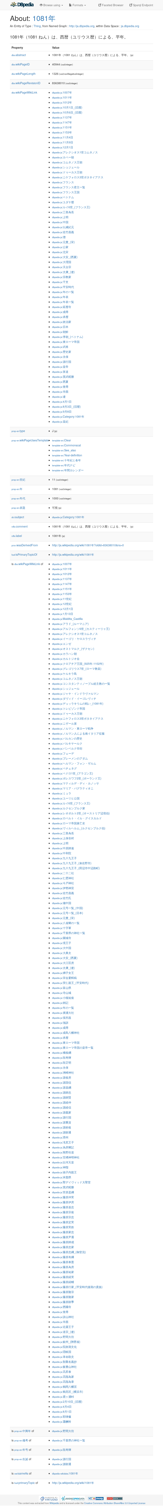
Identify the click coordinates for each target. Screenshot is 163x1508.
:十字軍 (61, 928)
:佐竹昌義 (63, 232)
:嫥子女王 (63, 973)
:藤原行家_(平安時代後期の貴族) (77, 1287)
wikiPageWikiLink (24, 92)
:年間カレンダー (68, 470)
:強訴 (60, 1023)
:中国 (60, 222)
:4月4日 (62, 1406)
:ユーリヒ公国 (66, 798)
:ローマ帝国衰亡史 (68, 823)
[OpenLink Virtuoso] (49, 1498)
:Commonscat (66, 445)
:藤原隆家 (63, 1297)
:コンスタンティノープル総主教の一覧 (81, 683)
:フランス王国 (66, 192)
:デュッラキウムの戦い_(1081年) (77, 703)
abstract (19, 55)
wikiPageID (21, 64)
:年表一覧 (63, 302)
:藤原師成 (63, 1242)
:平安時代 (63, 287)
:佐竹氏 (61, 898)
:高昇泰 (61, 1372)
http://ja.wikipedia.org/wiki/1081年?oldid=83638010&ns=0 (88, 545)
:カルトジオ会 (66, 659)
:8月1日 (62, 1411)
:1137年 (62, 117)
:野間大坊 (63, 1337)
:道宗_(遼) (63, 1332)
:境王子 (61, 943)
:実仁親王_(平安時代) (70, 983)
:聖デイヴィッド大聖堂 (71, 1182)
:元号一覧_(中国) (67, 908)
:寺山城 (61, 993)
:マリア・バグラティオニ (72, 788)
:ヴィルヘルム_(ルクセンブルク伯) (78, 828)
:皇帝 (60, 367)
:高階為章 (63, 1382)
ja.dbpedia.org (130, 26)
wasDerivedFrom (25, 545)
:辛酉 (60, 392)
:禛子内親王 (64, 1172)
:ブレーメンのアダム (70, 758)
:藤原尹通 (63, 1237)
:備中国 (61, 903)
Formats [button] (78, 5)
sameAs (21, 1473)
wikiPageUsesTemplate (30, 440)
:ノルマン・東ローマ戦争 (72, 728)
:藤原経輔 (63, 1282)
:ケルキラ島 (64, 674)
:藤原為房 (63, 1267)
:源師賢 (61, 1097)
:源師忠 (61, 1092)
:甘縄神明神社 (66, 1157)
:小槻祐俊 (63, 998)
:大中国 (61, 948)
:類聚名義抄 (64, 1362)
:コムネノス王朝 (67, 162)
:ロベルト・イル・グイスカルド (77, 818)
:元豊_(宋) (63, 242)
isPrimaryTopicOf (24, 554)
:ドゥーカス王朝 (67, 172)
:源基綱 (61, 1087)
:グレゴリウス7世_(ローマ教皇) (76, 669)
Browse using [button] (52, 5)
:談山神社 (63, 1317)
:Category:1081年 (68, 416)
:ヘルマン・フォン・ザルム (74, 763)
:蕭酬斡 (61, 1421)
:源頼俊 (61, 1127)
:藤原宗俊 (63, 1212)
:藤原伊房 (63, 1202)
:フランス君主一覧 (68, 187)
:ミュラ (61, 793)
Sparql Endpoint (142, 5)
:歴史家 (61, 352)
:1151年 (62, 127)
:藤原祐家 (63, 1272)
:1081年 (65, 1473)
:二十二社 (63, 873)
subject (18, 517)
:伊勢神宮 (63, 888)
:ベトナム (63, 197)
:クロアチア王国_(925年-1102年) (78, 664)
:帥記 (60, 1003)
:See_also (64, 450)
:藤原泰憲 (63, 1262)
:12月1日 (62, 147)
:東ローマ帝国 (66, 342)
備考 (21, 1440)
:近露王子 (63, 1327)
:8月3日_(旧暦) (66, 406)
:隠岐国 (61, 1352)
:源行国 (61, 362)
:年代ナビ (63, 465)
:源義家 (61, 1112)
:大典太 (61, 953)
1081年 (43, 18)
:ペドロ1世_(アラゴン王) (72, 773)
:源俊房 (61, 1077)
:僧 (59, 237)
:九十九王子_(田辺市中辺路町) (76, 868)
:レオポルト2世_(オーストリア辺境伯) (81, 813)
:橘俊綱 (61, 1052)
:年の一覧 (63, 292)
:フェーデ (63, 753)
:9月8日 (62, 411)
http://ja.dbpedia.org (81, 26)
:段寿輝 (61, 1057)
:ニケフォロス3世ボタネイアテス (77, 177)
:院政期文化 (64, 1347)
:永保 (60, 357)
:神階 (60, 1167)
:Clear (61, 440)
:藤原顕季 (63, 1302)
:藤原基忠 (63, 1207)
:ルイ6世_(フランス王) (71, 207)
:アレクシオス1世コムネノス (75, 152)
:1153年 (62, 132)
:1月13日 (62, 614)
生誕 (21, 1459)
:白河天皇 (63, 1162)
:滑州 (60, 1137)
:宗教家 (61, 277)
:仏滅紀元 (63, 227)
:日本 (60, 327)
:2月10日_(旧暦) (67, 1401)
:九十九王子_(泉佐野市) (71, 863)
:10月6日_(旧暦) (67, 112)
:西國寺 (61, 1307)
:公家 (60, 247)
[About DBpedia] (22, 5)
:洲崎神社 (63, 1072)
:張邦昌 (61, 1018)
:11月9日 (62, 142)
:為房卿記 (63, 1147)
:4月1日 (62, 401)
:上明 (60, 217)
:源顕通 (61, 1132)
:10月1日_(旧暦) (67, 107)
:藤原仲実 (63, 1197)
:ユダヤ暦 (63, 202)
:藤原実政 (63, 1227)
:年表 (60, 297)
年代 (18, 498)
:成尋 (60, 312)
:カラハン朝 (64, 654)
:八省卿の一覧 (66, 923)
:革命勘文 (63, 1357)
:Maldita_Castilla (67, 619)
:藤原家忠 (63, 1232)
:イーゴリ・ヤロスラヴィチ (74, 639)
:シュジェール (66, 167)
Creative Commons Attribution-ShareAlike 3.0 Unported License (114, 1503)
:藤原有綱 (63, 1257)
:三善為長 (63, 212)
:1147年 (62, 122)
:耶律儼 (61, 1416)
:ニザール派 (64, 723)
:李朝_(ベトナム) (67, 337)
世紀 (18, 479)
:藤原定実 (63, 1222)
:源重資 (61, 1122)
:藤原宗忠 (63, 1217)
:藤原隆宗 (63, 1292)
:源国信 (61, 1082)
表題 (18, 508)
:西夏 (60, 382)
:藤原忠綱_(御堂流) (69, 1252)
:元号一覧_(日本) (67, 913)
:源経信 (61, 1107)
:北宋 (60, 252)
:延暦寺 (61, 307)
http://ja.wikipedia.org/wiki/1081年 (73, 554)
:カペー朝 (63, 157)
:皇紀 (60, 421)
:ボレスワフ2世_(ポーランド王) (76, 778)
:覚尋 (60, 387)
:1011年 (62, 97)
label (17, 536)
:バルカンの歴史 (67, 738)
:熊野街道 (63, 1152)
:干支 (60, 282)
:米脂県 (61, 1177)
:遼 (59, 396)
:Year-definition (67, 455)
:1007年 (62, 92)
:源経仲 (61, 1102)
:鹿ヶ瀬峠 (63, 1397)
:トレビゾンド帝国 (68, 708)
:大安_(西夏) (65, 257)
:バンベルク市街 (67, 748)
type (18, 431)
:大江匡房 (63, 963)
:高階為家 (63, 1377)
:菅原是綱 (63, 1192)
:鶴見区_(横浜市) (67, 1392)
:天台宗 (61, 267)
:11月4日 (62, 137)
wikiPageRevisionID (26, 83)
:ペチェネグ (64, 768)
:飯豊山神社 (64, 1367)
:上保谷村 (63, 838)
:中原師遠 (63, 848)
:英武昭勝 (63, 377)
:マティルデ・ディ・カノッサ (75, 783)
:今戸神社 (63, 883)
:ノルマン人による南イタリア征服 (78, 733)
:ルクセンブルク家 (68, 808)
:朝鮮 (60, 332)
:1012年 (62, 102)
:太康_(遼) (63, 272)
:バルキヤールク (67, 743)
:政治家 (61, 322)
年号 (21, 1450)
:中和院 (61, 853)
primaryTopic (24, 1483)
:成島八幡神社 (66, 1033)
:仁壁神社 (63, 878)
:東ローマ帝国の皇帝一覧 (72, 1047)
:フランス (63, 182)
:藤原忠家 (63, 1247)
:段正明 (61, 1062)
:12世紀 (62, 604)
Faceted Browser (112, 5)
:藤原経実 (63, 1277)
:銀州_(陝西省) (66, 1342)
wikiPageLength (24, 74)
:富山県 (61, 988)
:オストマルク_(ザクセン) (73, 649)
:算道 (60, 372)
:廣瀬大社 (63, 1013)
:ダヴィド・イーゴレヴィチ (74, 698)
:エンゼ (61, 644)
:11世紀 (62, 599)
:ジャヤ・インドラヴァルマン (75, 693)
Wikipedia (54, 1503)
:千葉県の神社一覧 (68, 933)
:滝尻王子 (63, 1142)
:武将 (60, 347)
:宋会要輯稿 (64, 978)
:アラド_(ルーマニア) (70, 624)
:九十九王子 (64, 858)
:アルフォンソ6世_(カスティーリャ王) (81, 629)
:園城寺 (61, 938)
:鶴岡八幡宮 (64, 1387)
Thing (37, 26)
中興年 (22, 1431)
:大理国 (61, 262)
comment (20, 526)
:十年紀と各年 (66, 460)
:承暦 (60, 317)
